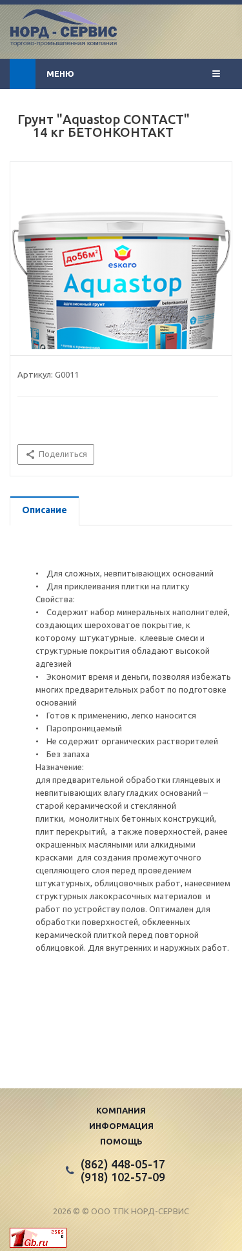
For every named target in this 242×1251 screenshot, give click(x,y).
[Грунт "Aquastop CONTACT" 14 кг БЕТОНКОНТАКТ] (121, 288)
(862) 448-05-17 (123, 1163)
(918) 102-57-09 (123, 1176)
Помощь (121, 1141)
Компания (121, 1110)
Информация (121, 1125)
